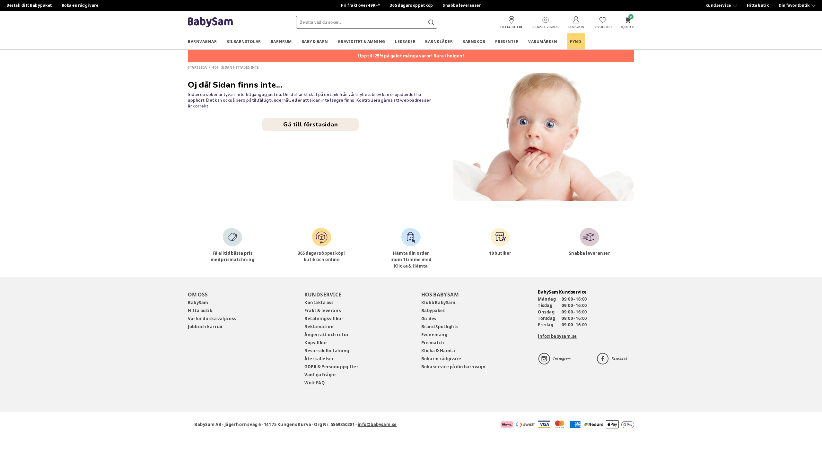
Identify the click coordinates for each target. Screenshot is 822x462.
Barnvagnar (202, 41)
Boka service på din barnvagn (453, 367)
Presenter (507, 41)
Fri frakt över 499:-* (360, 5)
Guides (428, 318)
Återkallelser (319, 359)
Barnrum (281, 41)
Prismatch (432, 343)
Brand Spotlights (440, 326)
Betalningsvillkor (323, 318)
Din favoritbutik (794, 5)
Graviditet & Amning (361, 41)
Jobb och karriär (205, 326)
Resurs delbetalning (326, 351)
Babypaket (433, 310)
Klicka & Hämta (438, 351)
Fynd (575, 41)
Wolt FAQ (314, 383)
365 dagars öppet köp (411, 5)
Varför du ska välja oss (212, 318)
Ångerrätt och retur (326, 335)
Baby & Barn (315, 41)
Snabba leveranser (462, 5)
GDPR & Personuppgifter (331, 367)
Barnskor (473, 41)
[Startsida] (210, 22)
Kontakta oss (318, 302)
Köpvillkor (315, 343)
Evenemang (434, 335)
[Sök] (431, 22)
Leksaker (405, 41)
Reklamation (319, 326)
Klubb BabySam (438, 302)
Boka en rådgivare (80, 5)
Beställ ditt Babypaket (29, 5)
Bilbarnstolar (243, 41)
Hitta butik (758, 5)
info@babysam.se (557, 336)
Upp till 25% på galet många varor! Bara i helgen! (411, 56)
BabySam (198, 302)
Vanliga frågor (320, 375)
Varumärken (542, 41)
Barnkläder (439, 41)
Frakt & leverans (322, 310)
